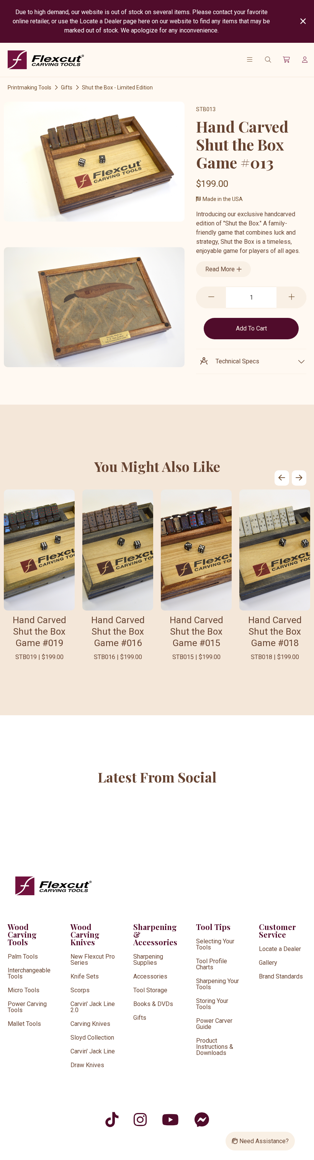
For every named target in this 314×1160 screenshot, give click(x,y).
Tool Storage (150, 990)
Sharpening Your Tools (217, 984)
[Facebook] (201, 1119)
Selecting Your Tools (215, 944)
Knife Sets (84, 976)
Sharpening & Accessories (155, 934)
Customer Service (277, 931)
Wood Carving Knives (85, 934)
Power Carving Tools (27, 1007)
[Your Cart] (286, 59)
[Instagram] (140, 1119)
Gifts (66, 87)
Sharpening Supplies (148, 959)
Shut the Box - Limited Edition (117, 87)
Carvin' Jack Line (92, 1051)
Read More (220, 269)
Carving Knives (90, 1023)
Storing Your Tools (212, 1004)
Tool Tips (213, 927)
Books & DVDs (153, 1004)
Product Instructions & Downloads (214, 1046)
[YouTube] (170, 1119)
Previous (282, 478)
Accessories (150, 976)
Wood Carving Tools (22, 934)
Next (299, 478)
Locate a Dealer (280, 949)
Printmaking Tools (29, 87)
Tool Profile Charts (211, 964)
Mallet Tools (24, 1023)
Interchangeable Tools (29, 973)
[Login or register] (305, 59)
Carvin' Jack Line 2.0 (92, 1007)
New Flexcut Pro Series (92, 959)
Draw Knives (87, 1065)
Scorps (80, 990)
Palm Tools (23, 956)
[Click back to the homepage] (46, 59)
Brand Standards (281, 976)
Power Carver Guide (214, 1023)
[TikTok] (111, 1119)
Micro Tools (23, 990)
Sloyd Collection (92, 1037)
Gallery (268, 962)
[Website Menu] (249, 59)
